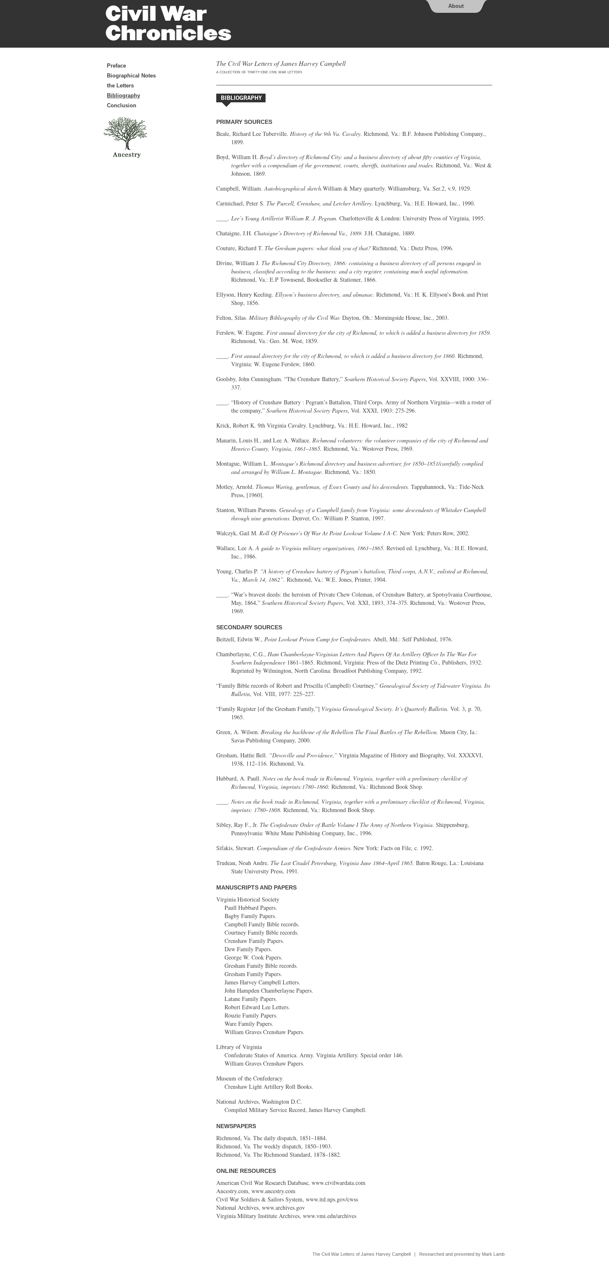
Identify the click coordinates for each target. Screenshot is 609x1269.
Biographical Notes (131, 76)
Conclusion (121, 105)
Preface (116, 66)
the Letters (120, 85)
